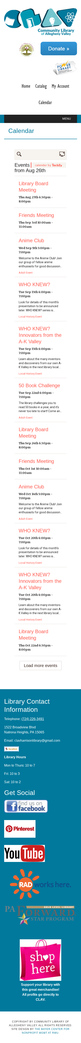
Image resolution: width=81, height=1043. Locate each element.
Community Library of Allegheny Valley (40, 22)
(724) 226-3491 (32, 719)
